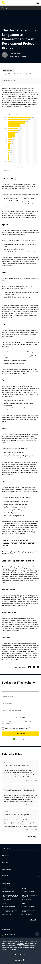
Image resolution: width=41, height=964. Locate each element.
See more (33, 919)
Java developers (33, 371)
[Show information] (30, 728)
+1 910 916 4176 (6, 899)
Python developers (7, 265)
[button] (38, 3)
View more (13, 949)
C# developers (22, 419)
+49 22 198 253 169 (26, 914)
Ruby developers (25, 470)
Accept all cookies (20, 955)
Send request (20, 734)
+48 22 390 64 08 (26, 899)
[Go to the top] (37, 934)
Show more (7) (32, 837)
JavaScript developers (30, 215)
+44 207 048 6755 (6, 914)
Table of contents (8, 81)
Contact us (10, 655)
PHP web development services (19, 315)
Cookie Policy (20, 943)
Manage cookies (20, 960)
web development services (14, 630)
